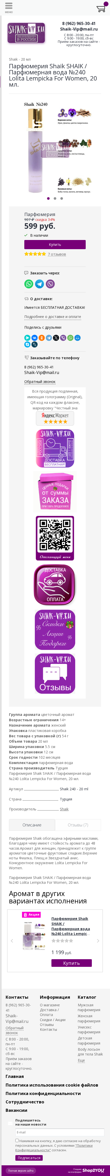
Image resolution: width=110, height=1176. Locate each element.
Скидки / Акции (52, 1019)
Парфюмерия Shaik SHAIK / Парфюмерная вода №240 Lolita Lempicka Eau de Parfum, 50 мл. (71, 931)
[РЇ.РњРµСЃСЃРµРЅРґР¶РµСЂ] (27, 338)
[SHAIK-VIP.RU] (26, 33)
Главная (15, 1076)
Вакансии (16, 1110)
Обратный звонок (40, 381)
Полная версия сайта (21, 1170)
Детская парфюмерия (89, 1040)
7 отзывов (57, 254)
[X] (56, 338)
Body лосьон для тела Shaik (90, 1052)
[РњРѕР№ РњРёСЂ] (77, 338)
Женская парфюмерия (89, 1018)
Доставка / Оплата (49, 1012)
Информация (55, 997)
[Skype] (27, 344)
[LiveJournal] (34, 344)
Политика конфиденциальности (43, 1093)
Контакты (17, 997)
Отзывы (47, 1024)
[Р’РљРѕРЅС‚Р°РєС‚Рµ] (34, 338)
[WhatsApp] (70, 338)
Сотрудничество (25, 1102)
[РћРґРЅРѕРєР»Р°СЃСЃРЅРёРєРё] (42, 338)
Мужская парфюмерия (89, 1007)
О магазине (50, 1005)
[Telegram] (49, 338)
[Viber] (63, 338)
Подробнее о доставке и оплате (52, 316)
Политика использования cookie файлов (52, 1085)
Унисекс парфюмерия (89, 1029)
